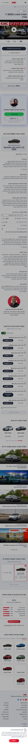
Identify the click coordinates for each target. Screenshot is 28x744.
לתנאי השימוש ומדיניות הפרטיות (17, 736)
